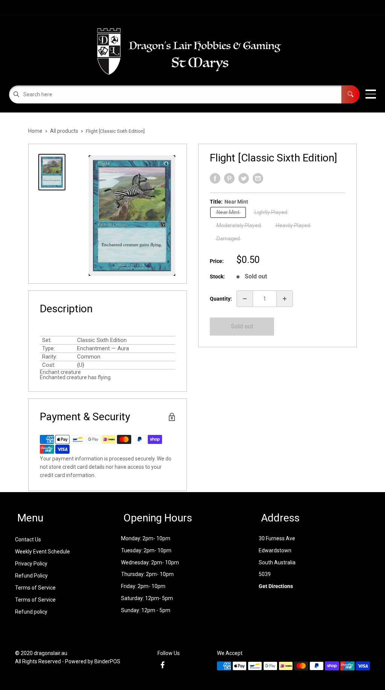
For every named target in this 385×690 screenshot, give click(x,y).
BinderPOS (107, 661)
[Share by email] (258, 178)
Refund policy (31, 612)
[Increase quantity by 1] (285, 299)
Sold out (242, 326)
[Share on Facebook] (215, 178)
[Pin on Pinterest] (229, 178)
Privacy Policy (31, 564)
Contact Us (28, 539)
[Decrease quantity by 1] (245, 299)
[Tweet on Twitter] (243, 178)
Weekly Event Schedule (42, 552)
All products (64, 131)
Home (35, 131)
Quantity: (221, 299)
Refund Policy (31, 576)
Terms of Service (35, 588)
